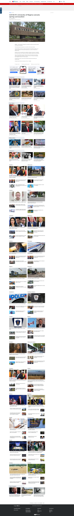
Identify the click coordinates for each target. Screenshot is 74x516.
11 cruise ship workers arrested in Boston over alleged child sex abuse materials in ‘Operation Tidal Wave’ (39, 385)
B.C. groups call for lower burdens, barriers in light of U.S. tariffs (38, 180)
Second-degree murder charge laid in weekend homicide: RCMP (35, 253)
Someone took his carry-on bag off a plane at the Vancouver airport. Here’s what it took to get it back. (39, 495)
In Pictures (31, 1)
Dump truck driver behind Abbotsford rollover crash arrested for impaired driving (36, 177)
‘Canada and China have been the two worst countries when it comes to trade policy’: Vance (15, 133)
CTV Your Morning (37, 1)
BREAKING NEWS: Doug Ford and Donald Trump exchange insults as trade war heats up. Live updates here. (14, 86)
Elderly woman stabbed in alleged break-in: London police (17, 329)
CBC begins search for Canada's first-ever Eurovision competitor (34, 429)
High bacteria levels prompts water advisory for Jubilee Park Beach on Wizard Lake (39, 231)
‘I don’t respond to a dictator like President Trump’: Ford (14, 117)
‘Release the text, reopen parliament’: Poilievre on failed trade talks (21, 362)
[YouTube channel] (17, 505)
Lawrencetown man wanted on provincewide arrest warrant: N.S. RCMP (21, 261)
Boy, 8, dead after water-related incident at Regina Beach (17, 278)
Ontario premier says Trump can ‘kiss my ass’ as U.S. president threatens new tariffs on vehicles (39, 206)
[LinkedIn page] (18, 505)
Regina (10, 12)
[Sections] (10, 1)
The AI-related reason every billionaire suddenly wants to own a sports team (17, 452)
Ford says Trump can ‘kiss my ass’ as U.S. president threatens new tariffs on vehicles (26, 86)
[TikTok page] (15, 505)
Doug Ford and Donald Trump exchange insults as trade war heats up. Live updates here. (21, 181)
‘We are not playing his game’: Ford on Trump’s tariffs (26, 117)
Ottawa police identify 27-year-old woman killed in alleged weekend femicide (35, 202)
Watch (27, 1)
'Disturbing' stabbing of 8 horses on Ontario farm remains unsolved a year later (14, 99)
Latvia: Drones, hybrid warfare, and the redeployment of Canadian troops (26, 495)
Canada (23, 1)
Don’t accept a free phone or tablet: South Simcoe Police (39, 331)
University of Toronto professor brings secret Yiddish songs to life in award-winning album (39, 147)
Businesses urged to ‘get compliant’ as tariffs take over (36, 328)
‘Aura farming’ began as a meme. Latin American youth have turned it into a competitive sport (35, 452)
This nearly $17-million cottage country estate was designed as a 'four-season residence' (39, 160)
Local (20, 1)
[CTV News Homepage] (15, 1)
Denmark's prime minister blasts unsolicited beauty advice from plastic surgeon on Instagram (39, 390)
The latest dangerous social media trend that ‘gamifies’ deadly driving (35, 474)
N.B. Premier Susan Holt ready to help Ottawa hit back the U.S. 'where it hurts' (17, 253)
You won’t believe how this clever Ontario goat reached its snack (39, 133)
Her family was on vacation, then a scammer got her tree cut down (26, 98)
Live (53, 1)
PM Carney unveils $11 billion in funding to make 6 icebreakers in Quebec (39, 86)
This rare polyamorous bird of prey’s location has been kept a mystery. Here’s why (17, 474)
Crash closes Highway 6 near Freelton (33, 278)
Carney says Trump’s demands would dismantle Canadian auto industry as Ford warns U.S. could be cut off (36, 406)
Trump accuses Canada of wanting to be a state (26, 133)
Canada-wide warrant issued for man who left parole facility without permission (39, 357)
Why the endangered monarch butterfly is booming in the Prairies (26, 146)
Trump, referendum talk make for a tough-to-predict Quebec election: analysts (17, 228)
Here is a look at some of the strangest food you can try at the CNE (14, 160)
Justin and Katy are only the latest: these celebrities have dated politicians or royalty (26, 160)
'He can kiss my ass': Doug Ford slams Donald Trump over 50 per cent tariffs (39, 117)
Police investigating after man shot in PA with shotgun (17, 303)
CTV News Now (49, 1)
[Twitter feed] (14, 505)
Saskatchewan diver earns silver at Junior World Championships (20, 311)
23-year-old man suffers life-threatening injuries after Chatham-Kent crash (21, 357)
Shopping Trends (43, 1)
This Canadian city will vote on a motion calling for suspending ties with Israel (39, 99)
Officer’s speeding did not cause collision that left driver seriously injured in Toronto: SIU (21, 185)
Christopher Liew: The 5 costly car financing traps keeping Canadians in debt (14, 147)
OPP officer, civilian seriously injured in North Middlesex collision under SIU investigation (21, 337)
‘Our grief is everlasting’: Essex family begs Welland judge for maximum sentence (17, 354)
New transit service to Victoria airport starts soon (35, 353)
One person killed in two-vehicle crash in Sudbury (35, 303)
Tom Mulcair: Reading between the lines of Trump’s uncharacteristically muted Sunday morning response (14, 495)
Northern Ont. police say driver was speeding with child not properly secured (39, 312)
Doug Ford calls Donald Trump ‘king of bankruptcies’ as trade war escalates (17, 177)
